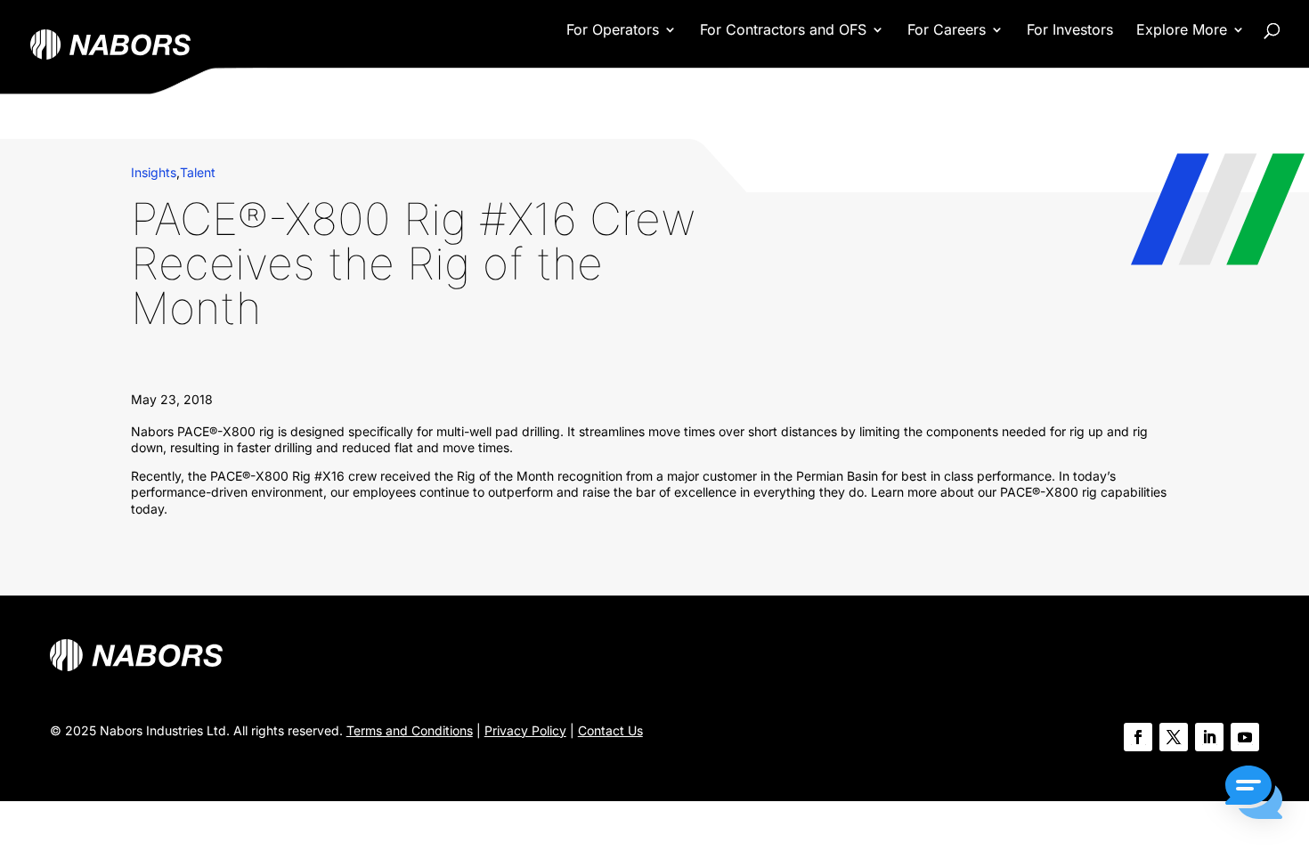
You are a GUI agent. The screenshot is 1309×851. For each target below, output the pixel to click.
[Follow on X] (1173, 737)
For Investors (1070, 30)
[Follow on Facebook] (1138, 737)
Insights (153, 172)
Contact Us (610, 730)
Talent (197, 172)
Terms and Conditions (409, 730)
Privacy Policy (525, 730)
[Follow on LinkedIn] (1209, 737)
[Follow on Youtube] (1245, 737)
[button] (1253, 794)
